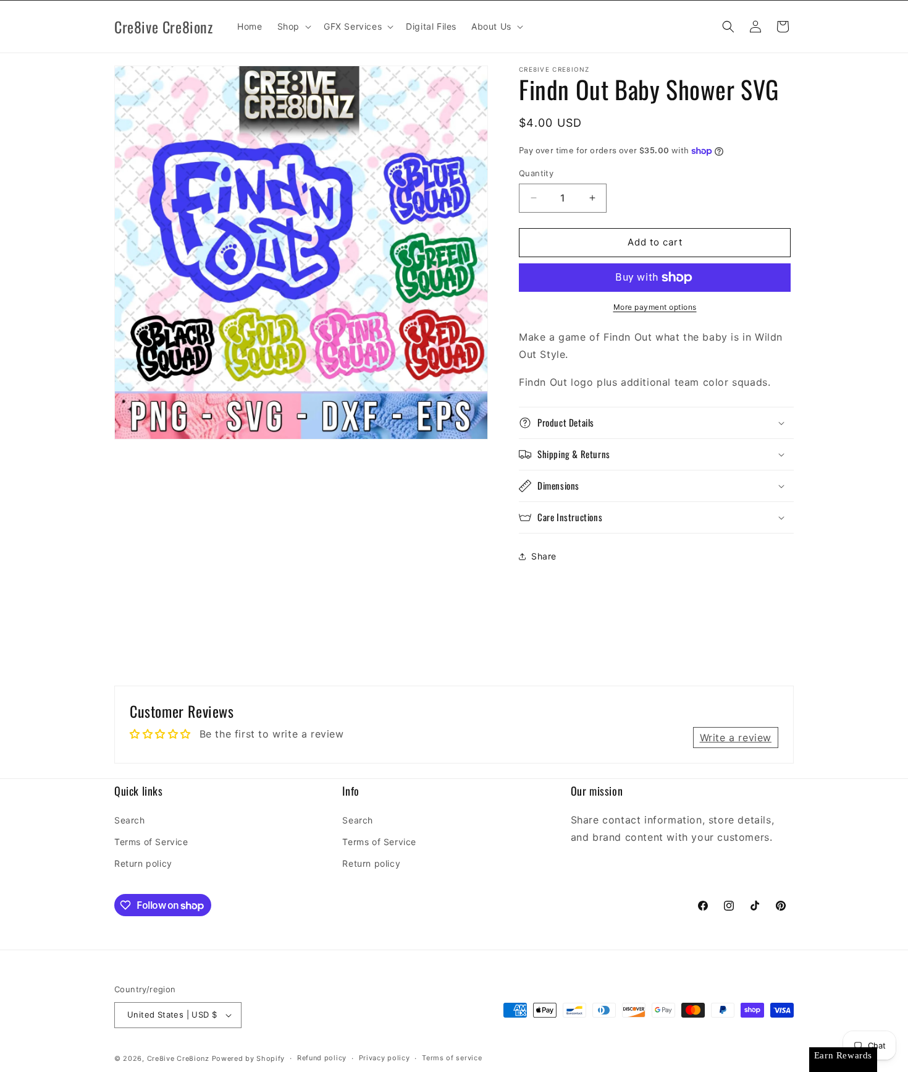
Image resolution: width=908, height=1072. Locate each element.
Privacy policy (384, 1057)
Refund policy (322, 1057)
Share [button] (544, 556)
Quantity (536, 173)
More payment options (655, 307)
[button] (293, 27)
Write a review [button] (735, 737)
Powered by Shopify (248, 1058)
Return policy (143, 863)
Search (129, 820)
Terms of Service (151, 841)
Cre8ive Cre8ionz (178, 1058)
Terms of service (452, 1057)
